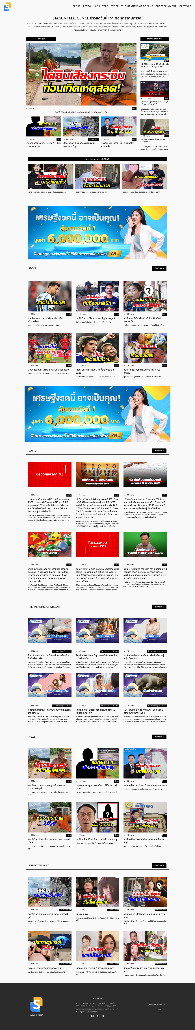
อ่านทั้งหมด (159, 268)
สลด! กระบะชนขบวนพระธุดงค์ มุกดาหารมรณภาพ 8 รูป (81, 112)
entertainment (166, 6)
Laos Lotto (101, 6)
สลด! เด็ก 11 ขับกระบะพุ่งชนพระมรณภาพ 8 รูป (79, 144)
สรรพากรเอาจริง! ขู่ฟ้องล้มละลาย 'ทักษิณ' (38, 192)
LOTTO (87, 6)
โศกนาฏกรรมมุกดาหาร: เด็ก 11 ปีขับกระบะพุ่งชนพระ (43, 144)
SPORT (77, 6)
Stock (115, 6)
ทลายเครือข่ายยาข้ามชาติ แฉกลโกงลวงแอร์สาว (118, 144)
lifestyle (185, 6)
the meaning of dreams (137, 6)
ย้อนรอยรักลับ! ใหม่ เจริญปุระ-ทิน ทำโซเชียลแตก (87, 192)
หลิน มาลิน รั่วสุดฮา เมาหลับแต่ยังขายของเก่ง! (133, 192)
